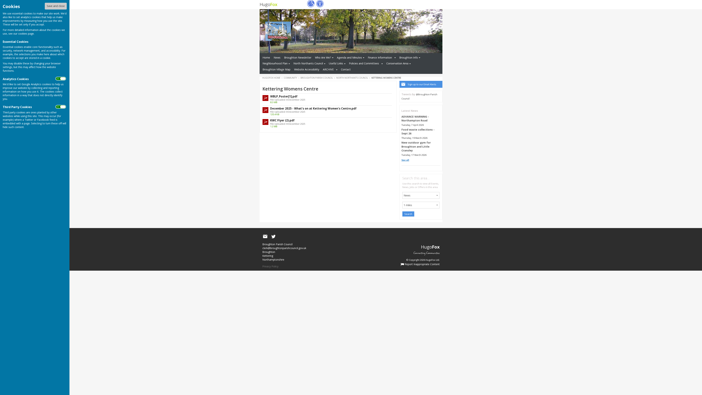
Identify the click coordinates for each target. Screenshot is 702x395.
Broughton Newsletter (297, 57)
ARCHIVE (328, 69)
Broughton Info (408, 57)
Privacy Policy (270, 266)
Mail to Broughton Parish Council (265, 236)
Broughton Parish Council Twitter (273, 236)
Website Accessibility (306, 69)
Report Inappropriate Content (422, 264)
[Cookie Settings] (310, 3)
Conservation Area (397, 63)
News (277, 57)
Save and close (56, 6)
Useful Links (336, 63)
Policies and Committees (364, 63)
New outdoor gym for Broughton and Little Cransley (416, 146)
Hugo (268, 4)
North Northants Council (308, 63)
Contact (346, 69)
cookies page (26, 33)
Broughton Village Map (276, 69)
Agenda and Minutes (349, 57)
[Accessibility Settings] (320, 3)
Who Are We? (323, 57)
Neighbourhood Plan (275, 63)
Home (266, 57)
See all (405, 160)
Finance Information (380, 57)
